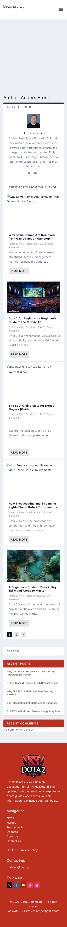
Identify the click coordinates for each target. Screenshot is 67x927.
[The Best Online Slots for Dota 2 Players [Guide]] (33, 382)
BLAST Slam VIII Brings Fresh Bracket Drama (32, 682)
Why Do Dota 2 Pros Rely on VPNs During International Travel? (31, 673)
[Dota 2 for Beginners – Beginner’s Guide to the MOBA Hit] (33, 297)
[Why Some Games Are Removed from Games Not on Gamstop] (33, 212)
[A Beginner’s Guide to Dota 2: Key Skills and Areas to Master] (33, 566)
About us (12, 836)
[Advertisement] (33, 53)
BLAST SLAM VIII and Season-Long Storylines (33, 711)
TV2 (51, 152)
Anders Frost (33, 133)
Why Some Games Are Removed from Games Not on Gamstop (32, 236)
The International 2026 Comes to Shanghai (32, 702)
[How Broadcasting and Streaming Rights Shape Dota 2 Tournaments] (33, 480)
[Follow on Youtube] (23, 885)
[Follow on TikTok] (30, 885)
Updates (12, 831)
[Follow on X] (9, 885)
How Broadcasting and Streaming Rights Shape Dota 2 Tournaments (33, 505)
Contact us (14, 841)
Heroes (11, 822)
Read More (19, 271)
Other (49, 243)
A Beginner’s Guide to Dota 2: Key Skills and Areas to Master (33, 588)
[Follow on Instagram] (37, 885)
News (10, 818)
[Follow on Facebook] (16, 885)
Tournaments (15, 827)
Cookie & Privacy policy (22, 850)
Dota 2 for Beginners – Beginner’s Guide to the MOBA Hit (33, 320)
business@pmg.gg (18, 867)
